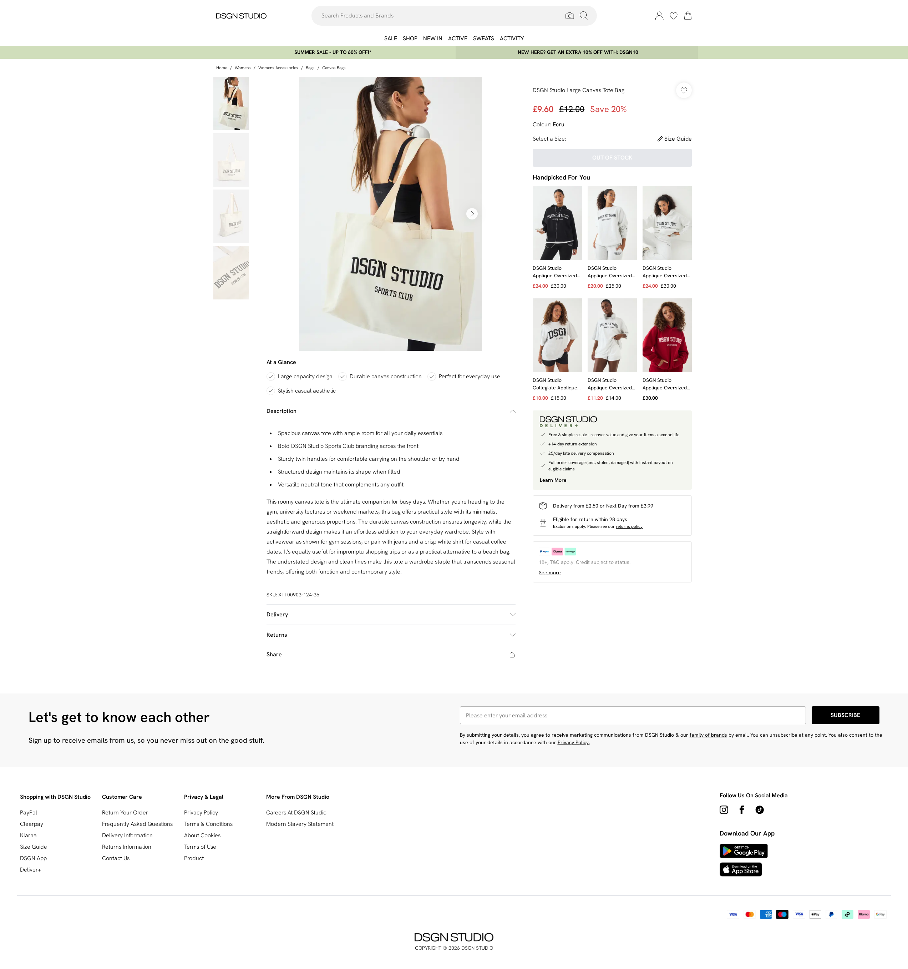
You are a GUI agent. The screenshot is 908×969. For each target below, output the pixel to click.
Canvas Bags (334, 68)
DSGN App (33, 858)
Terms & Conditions (208, 824)
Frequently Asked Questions (137, 824)
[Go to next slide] (472, 213)
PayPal (28, 812)
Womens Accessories (278, 68)
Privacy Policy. (574, 742)
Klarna (28, 835)
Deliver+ (30, 869)
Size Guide (33, 847)
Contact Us (116, 858)
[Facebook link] (741, 810)
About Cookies (202, 835)
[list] (390, 214)
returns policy (629, 526)
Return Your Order (125, 812)
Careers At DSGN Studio (296, 812)
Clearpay (31, 824)
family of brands (708, 735)
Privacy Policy (201, 812)
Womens (243, 68)
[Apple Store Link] (744, 869)
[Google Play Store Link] (744, 851)
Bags (310, 68)
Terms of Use (200, 847)
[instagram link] (724, 810)
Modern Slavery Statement (300, 824)
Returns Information (126, 847)
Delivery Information (127, 835)
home (221, 68)
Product (194, 858)
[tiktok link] (759, 810)
